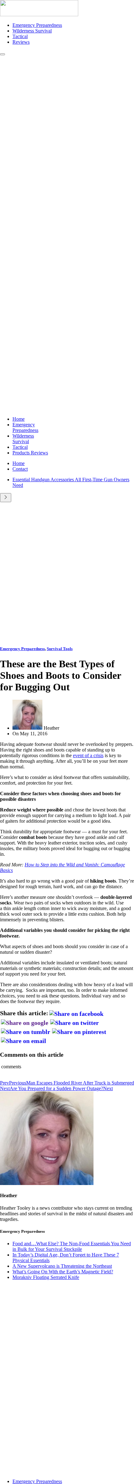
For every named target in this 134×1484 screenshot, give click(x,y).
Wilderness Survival (32, 30)
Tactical (20, 36)
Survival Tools (60, 648)
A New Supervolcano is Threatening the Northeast (62, 1266)
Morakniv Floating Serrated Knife (45, 1277)
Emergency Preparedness (37, 25)
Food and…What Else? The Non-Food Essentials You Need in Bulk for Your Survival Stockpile (71, 1246)
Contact (20, 469)
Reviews (21, 42)
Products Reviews (30, 452)
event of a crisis (88, 755)
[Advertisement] (67, 572)
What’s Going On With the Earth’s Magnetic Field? (62, 1271)
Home (18, 419)
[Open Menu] (2, 54)
